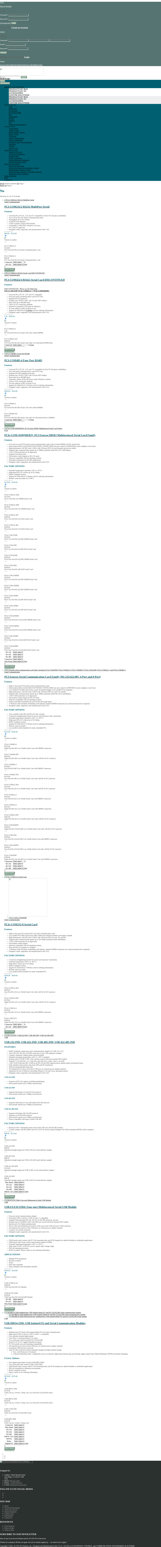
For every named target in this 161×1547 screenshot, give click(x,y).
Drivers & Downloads (12, 164)
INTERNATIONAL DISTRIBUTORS (29, 65)
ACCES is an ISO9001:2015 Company (16, 1461)
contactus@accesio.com (18, 1485)
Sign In (2, 6)
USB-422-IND (9, 1146)
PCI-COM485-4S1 (11, 414)
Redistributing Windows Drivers (20, 170)
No (18, 184)
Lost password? (5, 23)
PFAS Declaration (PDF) (17, 162)
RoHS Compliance (15, 158)
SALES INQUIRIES (7, 65)
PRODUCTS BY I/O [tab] (17, 91)
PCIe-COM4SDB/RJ (41, 291)
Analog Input (13, 128)
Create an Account (19, 27)
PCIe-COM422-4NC (11, 785)
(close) (2, 32)
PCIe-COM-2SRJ (10, 545)
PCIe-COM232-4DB (11, 505)
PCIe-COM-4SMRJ (11, 636)
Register (9, 6)
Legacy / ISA (13, 148)
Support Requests (10, 176)
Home (2, 184)
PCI (10, 123)
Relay (9, 1441)
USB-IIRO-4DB (10, 1419)
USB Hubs (12, 136)
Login (26, 57)
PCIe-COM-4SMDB (11, 616)
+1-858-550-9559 (16, 1483)
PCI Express (13, 111)
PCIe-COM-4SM (10, 835)
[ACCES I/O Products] (22, 75)
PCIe (6, 430)
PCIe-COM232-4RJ (11, 525)
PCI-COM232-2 (10, 256)
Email (2, 44)
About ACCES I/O (11, 150)
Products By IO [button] (9, 127)
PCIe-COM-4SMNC (11, 845)
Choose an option (10, 240)
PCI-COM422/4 (10, 329)
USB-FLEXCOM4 (11, 1293)
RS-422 (8, 654)
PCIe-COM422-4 (24, 291)
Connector (8, 262)
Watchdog (12, 144)
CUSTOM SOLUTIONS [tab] (19, 95)
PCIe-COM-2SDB (10, 535)
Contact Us (8, 180)
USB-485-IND (9, 1156)
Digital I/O (9, 1443)
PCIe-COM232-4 (10, 1008)
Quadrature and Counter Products (20, 142)
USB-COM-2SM (10, 1409)
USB (10, 107)
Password (4, 19)
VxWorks (29, 310)
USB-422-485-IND (11, 1166)
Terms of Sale (9, 1530)
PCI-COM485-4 (10, 404)
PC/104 (11, 119)
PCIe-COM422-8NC (11, 815)
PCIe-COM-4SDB (10, 555)
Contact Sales (9, 1514)
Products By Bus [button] (10, 105)
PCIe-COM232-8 (10, 1018)
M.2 (10, 115)
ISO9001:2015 (14, 156)
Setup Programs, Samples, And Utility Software (25, 172)
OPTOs (9, 1439)
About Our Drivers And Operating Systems (24, 168)
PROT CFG (9, 1192)
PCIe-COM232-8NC (11, 998)
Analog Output (14, 130)
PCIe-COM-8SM (10, 855)
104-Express (13, 117)
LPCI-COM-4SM (11, 291)
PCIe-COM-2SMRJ (11, 596)
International (8, 1516)
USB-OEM (13, 109)
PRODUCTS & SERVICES (14, 87)
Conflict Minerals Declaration (19, 160)
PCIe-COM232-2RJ (11, 515)
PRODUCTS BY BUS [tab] (18, 89)
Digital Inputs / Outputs (17, 132)
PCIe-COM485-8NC (11, 754)
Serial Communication (16, 138)
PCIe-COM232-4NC (11, 988)
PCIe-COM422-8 (10, 805)
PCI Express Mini (15, 113)
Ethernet (12, 121)
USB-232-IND (9, 1176)
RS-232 (8, 264)
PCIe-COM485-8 (10, 744)
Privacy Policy (9, 1528)
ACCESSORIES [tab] (16, 93)
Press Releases (9, 1526)
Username (4, 15)
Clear (25, 264)
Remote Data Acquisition (17, 125)
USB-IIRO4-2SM (10, 1389)
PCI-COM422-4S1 (11, 339)
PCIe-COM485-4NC (11, 775)
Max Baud (8, 661)
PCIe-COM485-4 (10, 764)
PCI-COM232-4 (10, 246)
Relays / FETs (14, 134)
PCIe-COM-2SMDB (11, 575)
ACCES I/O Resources (17, 154)
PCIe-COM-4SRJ (10, 565)
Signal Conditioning (16, 140)
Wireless (12, 146)
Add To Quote (9, 269)
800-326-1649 (14, 1481)
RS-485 (8, 657)
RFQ (6, 178)
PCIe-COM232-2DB (11, 495)
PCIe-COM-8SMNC (11, 825)
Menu (2, 81)
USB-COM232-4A (11, 1283)
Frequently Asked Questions (18, 174)
